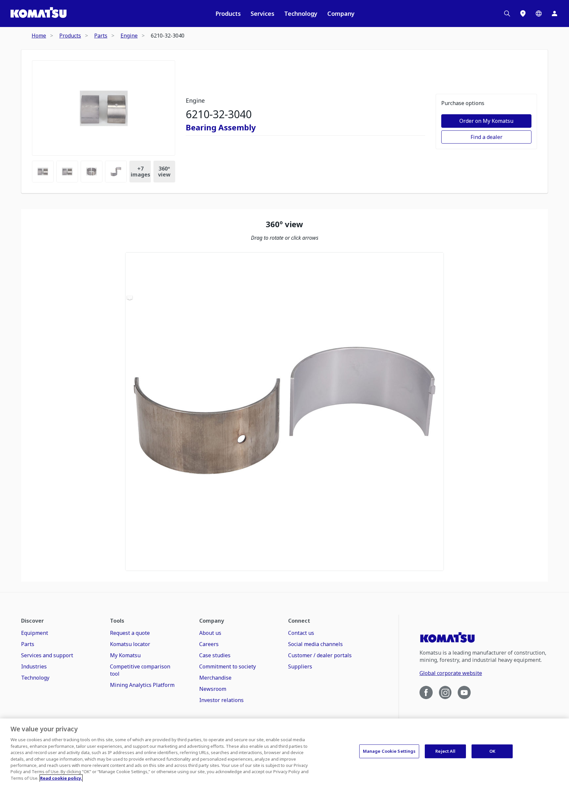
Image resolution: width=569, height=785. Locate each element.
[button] (284, 412)
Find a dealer (486, 137)
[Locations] (523, 13)
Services (262, 13)
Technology (300, 13)
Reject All (445, 751)
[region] (284, 412)
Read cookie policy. (61, 778)
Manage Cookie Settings (389, 751)
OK (492, 751)
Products (228, 13)
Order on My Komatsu (486, 120)
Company (341, 13)
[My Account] (554, 13)
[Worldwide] (539, 13)
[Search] (507, 13)
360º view (164, 171)
